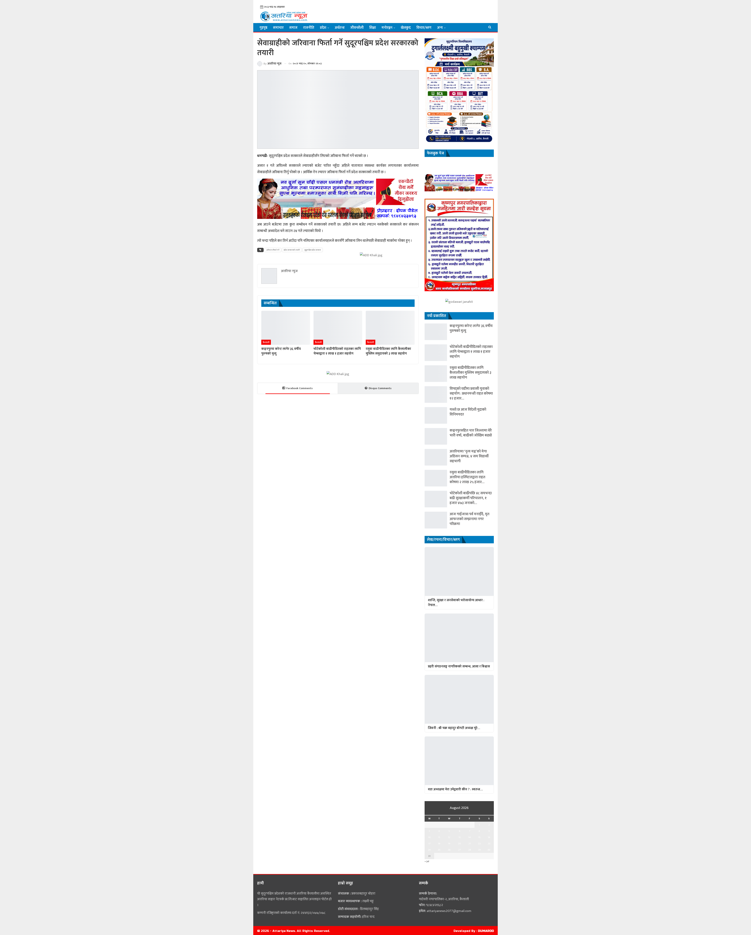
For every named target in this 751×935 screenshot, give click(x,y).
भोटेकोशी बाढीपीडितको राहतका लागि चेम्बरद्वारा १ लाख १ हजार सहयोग (471, 352)
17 (429, 843)
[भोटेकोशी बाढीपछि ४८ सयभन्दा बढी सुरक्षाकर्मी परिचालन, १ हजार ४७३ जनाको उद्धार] (436, 499)
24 (429, 850)
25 (439, 850)
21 (469, 843)
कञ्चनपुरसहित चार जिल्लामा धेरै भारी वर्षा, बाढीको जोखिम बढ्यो (471, 432)
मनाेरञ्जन (387, 28)
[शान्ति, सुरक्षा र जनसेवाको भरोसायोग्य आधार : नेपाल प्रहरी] (459, 571)
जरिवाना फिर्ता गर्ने (272, 250)
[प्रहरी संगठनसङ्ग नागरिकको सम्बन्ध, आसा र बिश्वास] (459, 637)
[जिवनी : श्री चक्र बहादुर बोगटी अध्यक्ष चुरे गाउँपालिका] (459, 699)
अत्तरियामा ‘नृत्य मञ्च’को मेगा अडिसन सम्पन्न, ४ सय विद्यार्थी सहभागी (469, 456)
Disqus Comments (380, 388)
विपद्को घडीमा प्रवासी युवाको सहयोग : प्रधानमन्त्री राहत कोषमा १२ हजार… (471, 393)
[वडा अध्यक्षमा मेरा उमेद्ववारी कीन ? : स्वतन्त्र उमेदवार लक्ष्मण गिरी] (459, 760)
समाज (293, 28)
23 (489, 843)
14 (469, 837)
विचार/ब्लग (423, 28)
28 (469, 850)
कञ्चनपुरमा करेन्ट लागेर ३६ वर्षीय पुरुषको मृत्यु (471, 328)
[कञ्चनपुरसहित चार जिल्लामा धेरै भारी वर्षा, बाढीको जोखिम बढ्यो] (436, 436)
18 (439, 843)
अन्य (440, 28)
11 (439, 837)
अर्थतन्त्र (340, 28)
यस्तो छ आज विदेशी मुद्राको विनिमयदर (468, 412)
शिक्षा (372, 28)
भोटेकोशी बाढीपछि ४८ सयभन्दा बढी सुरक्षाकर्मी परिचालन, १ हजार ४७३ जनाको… (471, 498)
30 (489, 850)
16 (489, 837)
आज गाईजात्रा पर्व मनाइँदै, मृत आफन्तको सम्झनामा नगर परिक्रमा (469, 519)
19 (449, 843)
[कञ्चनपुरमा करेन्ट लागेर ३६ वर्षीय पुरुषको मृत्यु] (285, 328)
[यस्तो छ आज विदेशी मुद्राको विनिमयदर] (436, 415)
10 (429, 837)
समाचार (278, 28)
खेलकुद (406, 28)
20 (459, 843)
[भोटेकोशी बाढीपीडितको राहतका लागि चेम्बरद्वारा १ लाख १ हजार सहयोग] (338, 328)
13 (459, 837)
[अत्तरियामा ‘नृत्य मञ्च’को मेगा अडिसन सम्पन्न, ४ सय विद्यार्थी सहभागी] (436, 457)
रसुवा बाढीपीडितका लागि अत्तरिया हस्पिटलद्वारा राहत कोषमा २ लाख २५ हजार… (467, 477)
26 (449, 850)
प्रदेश (323, 28)
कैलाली (266, 342)
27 (459, 850)
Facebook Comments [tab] (299, 388)
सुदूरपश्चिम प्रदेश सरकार (312, 250)
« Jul (427, 861)
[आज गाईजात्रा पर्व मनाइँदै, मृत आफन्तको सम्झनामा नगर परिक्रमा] (436, 520)
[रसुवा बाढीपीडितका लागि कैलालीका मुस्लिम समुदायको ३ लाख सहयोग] (390, 328)
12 (449, 837)
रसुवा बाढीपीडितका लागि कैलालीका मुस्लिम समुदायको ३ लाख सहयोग (470, 373)
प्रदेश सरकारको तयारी (292, 250)
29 (479, 850)
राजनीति (308, 28)
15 (479, 837)
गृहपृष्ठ (263, 28)
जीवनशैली (357, 28)
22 (479, 843)
